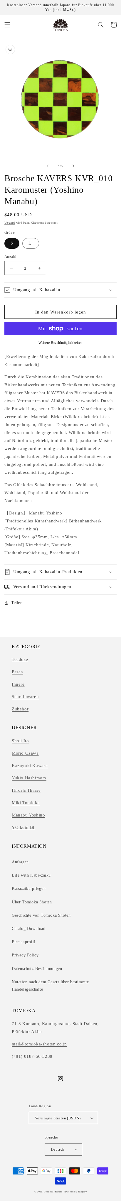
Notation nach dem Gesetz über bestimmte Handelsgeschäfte (50, 986)
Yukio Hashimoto (29, 778)
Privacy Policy (25, 955)
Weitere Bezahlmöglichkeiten (60, 343)
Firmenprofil (23, 942)
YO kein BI (23, 827)
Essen (17, 671)
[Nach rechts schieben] (73, 165)
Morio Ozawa (25, 753)
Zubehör (20, 709)
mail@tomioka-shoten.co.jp (39, 1044)
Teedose (20, 659)
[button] (7, 24)
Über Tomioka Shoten (32, 902)
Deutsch (58, 1149)
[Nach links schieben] (47, 165)
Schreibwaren (25, 696)
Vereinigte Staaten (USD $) (57, 1118)
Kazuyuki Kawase (30, 765)
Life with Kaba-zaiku (31, 875)
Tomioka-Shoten (53, 1191)
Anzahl (10, 256)
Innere (18, 684)
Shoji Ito (20, 740)
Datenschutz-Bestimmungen (37, 968)
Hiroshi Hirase (26, 790)
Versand (9, 222)
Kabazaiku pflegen (29, 888)
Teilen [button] (17, 602)
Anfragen (20, 862)
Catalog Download (29, 928)
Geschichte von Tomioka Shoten (41, 915)
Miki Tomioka (26, 802)
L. (30, 243)
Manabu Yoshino (28, 815)
